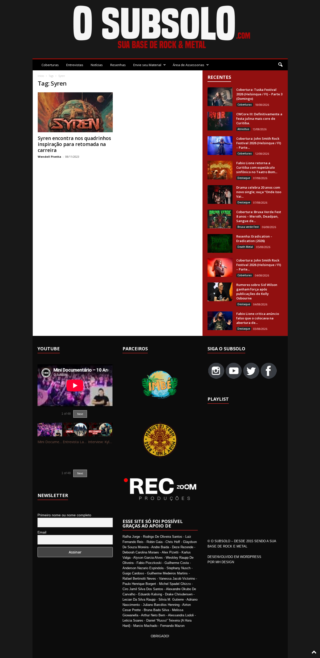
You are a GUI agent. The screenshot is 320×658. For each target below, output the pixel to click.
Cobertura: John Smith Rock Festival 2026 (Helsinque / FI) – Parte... (258, 143)
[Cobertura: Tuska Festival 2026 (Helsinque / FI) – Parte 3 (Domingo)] (220, 96)
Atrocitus (243, 129)
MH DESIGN (225, 562)
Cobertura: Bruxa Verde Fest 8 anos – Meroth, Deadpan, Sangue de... (258, 216)
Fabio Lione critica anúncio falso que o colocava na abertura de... (257, 318)
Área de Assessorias (188, 65)
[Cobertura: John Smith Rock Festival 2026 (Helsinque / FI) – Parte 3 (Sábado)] (220, 145)
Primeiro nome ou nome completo (64, 515)
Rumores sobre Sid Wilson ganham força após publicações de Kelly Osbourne (256, 291)
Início (41, 76)
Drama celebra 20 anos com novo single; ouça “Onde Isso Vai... (258, 192)
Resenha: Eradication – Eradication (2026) (254, 238)
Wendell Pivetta (49, 156)
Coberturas (50, 65)
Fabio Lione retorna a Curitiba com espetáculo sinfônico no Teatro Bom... (256, 167)
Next (80, 413)
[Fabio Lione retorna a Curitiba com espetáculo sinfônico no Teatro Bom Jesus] (220, 170)
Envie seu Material (147, 65)
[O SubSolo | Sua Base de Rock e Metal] (160, 28)
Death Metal (245, 247)
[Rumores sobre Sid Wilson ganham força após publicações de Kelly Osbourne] (220, 291)
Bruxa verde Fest (248, 227)
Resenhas (118, 65)
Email (42, 532)
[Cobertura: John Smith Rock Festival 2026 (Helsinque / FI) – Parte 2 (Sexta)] (220, 267)
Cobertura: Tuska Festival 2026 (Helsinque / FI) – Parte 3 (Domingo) (259, 94)
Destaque (244, 178)
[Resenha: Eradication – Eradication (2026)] (220, 243)
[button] (280, 64)
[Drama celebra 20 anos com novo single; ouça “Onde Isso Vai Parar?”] (220, 194)
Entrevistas (74, 65)
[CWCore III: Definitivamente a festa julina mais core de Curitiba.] (220, 121)
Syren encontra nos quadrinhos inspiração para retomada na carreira (74, 144)
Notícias (97, 65)
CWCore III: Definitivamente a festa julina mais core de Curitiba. (259, 118)
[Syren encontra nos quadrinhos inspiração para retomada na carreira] (75, 112)
